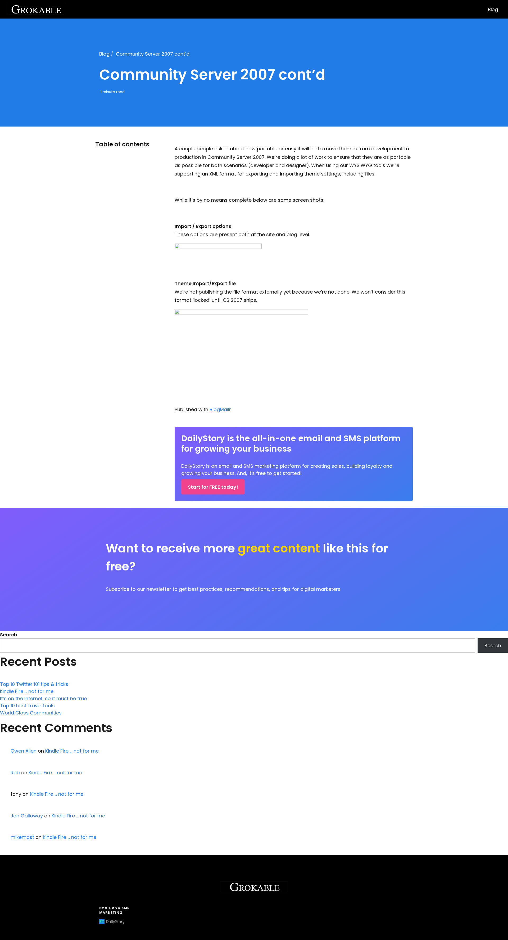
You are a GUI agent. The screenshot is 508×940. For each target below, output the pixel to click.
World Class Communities (31, 712)
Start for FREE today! (213, 487)
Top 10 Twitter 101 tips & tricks (34, 684)
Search (8, 634)
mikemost (22, 837)
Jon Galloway (27, 815)
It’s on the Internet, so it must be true (43, 698)
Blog (493, 9)
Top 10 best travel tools (27, 705)
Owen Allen (24, 751)
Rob (15, 772)
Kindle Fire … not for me (26, 691)
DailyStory (115, 921)
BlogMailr (220, 409)
